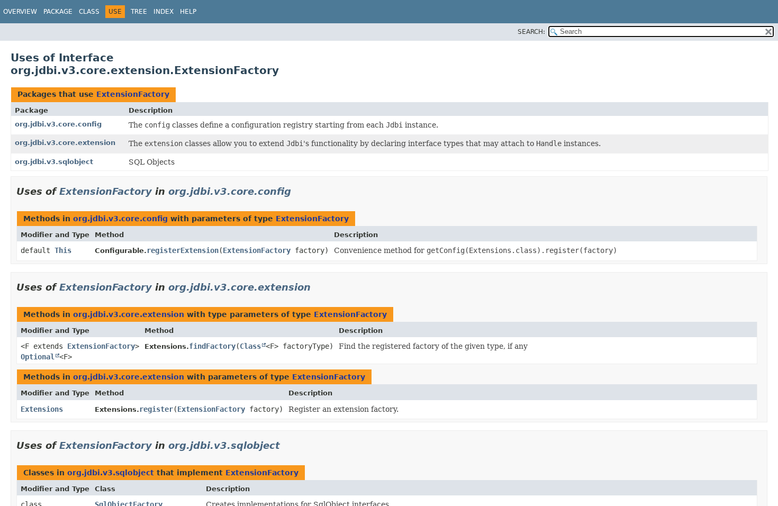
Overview (20, 11)
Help (188, 11)
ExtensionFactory (132, 94)
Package (58, 11)
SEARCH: (531, 31)
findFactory (212, 346)
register (156, 409)
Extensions (42, 409)
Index (163, 11)
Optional (38, 357)
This (63, 250)
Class (89, 11)
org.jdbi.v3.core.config (58, 124)
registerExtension (183, 250)
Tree (139, 11)
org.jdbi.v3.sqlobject (54, 162)
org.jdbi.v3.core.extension (65, 143)
